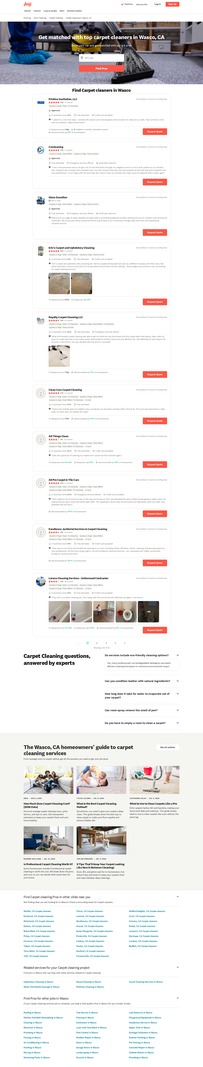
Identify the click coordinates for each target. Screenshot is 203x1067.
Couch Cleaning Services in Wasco (146, 981)
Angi (26, 798)
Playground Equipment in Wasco (145, 1017)
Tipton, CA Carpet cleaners (37, 946)
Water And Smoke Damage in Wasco (42, 986)
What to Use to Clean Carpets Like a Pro (153, 803)
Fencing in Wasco (32, 1037)
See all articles (167, 747)
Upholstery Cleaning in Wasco (38, 981)
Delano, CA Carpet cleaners (37, 926)
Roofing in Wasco (32, 1012)
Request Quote (155, 131)
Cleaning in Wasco (33, 1022)
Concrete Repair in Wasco (141, 1047)
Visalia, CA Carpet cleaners (89, 946)
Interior (27, 11)
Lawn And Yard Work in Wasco (91, 1027)
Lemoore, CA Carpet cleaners (143, 931)
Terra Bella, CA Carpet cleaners (39, 951)
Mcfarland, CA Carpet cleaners (39, 921)
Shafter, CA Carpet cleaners (37, 911)
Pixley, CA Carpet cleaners (37, 936)
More (62, 11)
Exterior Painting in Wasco (142, 1037)
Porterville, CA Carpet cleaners (91, 936)
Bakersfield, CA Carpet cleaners (39, 931)
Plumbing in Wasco (33, 1032)
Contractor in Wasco (86, 1022)
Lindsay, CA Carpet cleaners (90, 941)
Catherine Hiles (138, 798)
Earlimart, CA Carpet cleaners (38, 916)
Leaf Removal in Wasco (140, 1012)
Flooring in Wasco (85, 1017)
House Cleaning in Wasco (88, 981)
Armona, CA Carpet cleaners (143, 921)
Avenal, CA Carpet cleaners (89, 926)
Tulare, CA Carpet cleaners (89, 911)
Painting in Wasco (32, 1047)
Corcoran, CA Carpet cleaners (38, 941)
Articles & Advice (74, 11)
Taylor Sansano (85, 859)
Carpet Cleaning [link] (56, 18)
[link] (101, 102)
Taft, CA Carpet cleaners (36, 956)
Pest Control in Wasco (87, 1032)
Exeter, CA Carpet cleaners (142, 926)
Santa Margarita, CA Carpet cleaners (94, 931)
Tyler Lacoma (84, 798)
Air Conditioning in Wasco (36, 1042)
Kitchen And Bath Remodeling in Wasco (43, 1017)
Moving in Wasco (32, 1052)
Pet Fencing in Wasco (139, 1042)
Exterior (37, 11)
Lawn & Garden (50, 11)
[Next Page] (124, 643)
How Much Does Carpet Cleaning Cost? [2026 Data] (47, 805)
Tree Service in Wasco (87, 1012)
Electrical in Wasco (33, 1027)
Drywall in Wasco (84, 1057)
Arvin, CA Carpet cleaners (142, 916)
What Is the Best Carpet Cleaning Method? (96, 805)
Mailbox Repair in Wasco (88, 1037)
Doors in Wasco (84, 1042)
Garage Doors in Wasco (87, 1047)
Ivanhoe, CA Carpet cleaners (143, 941)
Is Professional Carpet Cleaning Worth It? (48, 864)
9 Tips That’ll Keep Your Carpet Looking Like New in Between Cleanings (100, 865)
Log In (158, 4)
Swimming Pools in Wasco (37, 1057)
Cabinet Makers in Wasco (141, 1052)
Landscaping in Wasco (87, 1052)
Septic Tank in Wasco (139, 1027)
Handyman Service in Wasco (143, 1022)
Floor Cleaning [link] (40, 18)
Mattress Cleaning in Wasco (90, 986)
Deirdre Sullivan (32, 859)
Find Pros (101, 68)
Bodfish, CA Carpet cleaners (143, 946)
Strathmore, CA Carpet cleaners (92, 921)
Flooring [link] (27, 18)
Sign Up (172, 4)
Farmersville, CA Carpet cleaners (92, 956)
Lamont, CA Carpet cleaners (90, 916)
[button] (59, 283)
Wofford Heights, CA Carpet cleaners (147, 911)
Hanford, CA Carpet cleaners (90, 951)
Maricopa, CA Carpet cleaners (144, 936)
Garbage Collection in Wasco (143, 1032)
